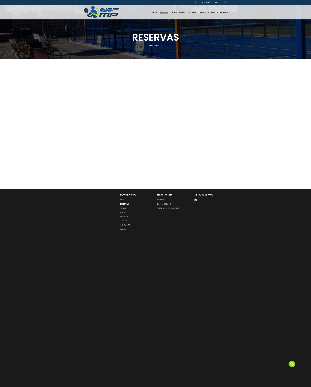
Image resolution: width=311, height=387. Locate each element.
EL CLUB (123, 212)
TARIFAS (123, 221)
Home (151, 45)
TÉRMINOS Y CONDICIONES (168, 208)
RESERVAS (124, 204)
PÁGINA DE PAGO (164, 204)
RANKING (123, 229)
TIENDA (123, 208)
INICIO (122, 200)
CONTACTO (125, 225)
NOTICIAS (124, 216)
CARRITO (161, 200)
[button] (291, 364)
